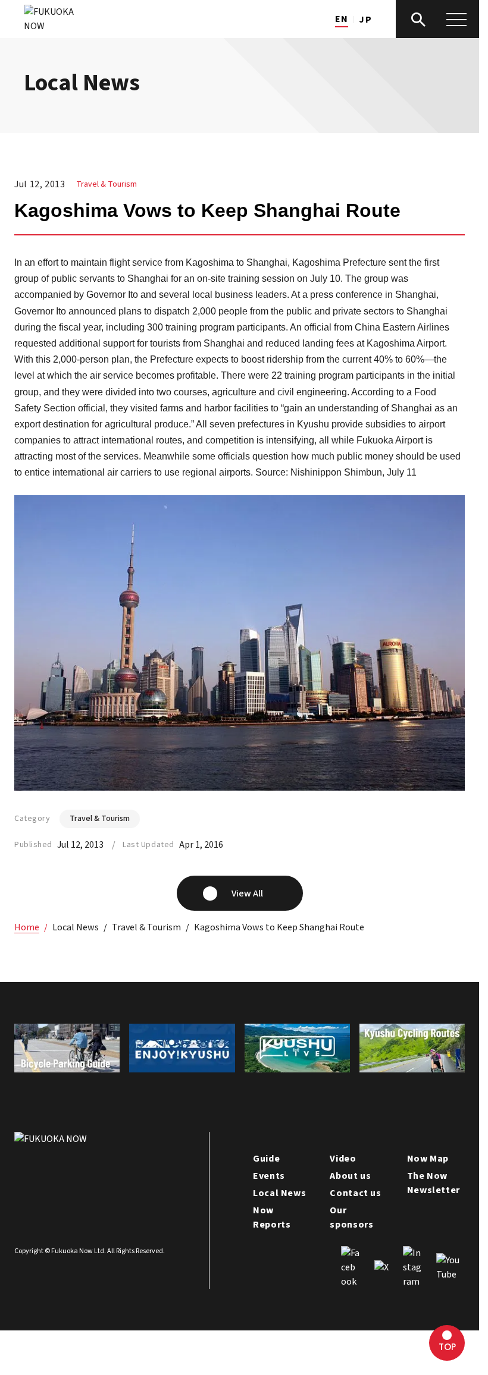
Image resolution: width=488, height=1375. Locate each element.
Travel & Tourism (106, 184)
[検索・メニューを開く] (437, 19)
